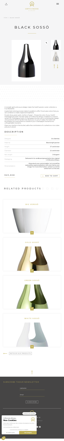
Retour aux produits (20, 353)
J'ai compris (28, 432)
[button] (4, 438)
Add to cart (51, 176)
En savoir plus (10, 432)
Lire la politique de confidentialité (11, 427)
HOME (6, 17)
